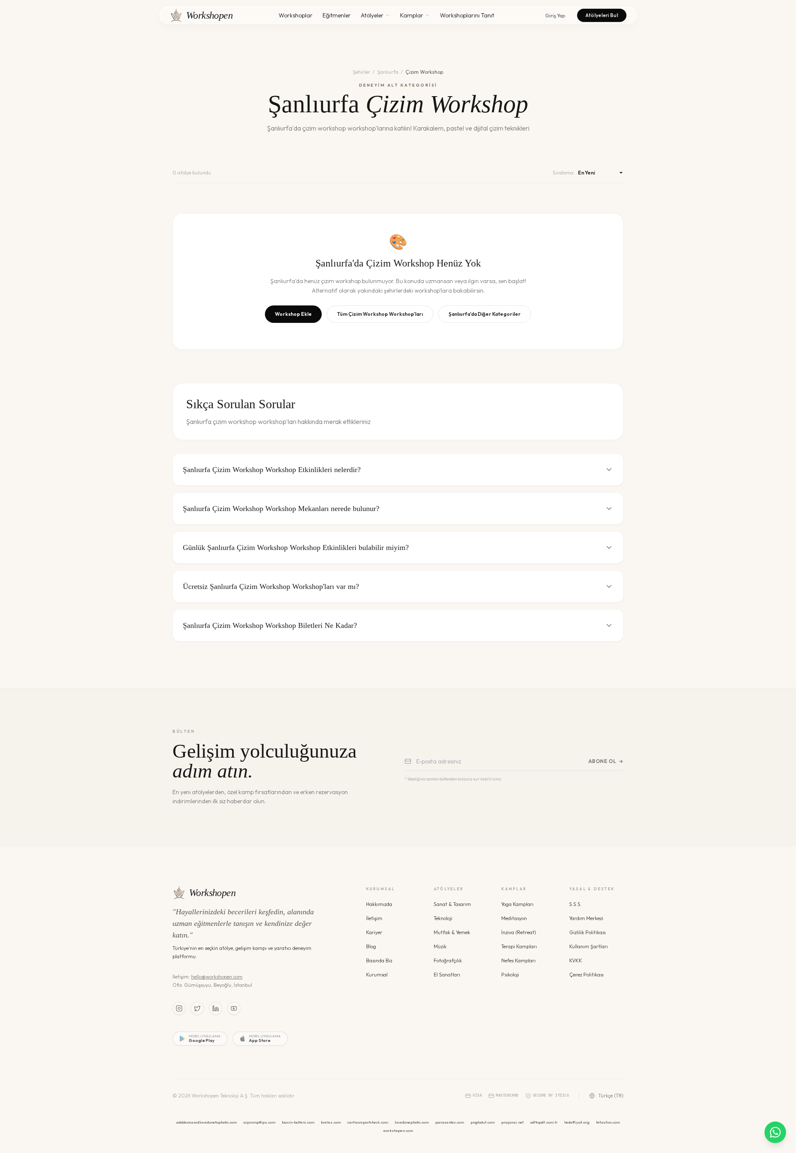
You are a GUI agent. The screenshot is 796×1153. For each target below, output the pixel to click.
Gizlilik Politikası (587, 932)
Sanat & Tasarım (452, 904)
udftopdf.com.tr (544, 1122)
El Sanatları (447, 974)
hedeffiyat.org (577, 1122)
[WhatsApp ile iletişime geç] (775, 1132)
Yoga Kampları (517, 904)
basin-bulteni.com (298, 1122)
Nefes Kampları (518, 960)
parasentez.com (449, 1122)
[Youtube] (233, 1008)
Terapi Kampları (519, 946)
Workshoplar (296, 15)
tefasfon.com (608, 1122)
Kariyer (374, 932)
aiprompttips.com (259, 1122)
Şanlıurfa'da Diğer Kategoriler (485, 314)
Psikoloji (510, 974)
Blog (371, 946)
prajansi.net (512, 1122)
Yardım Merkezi (586, 918)
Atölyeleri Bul (601, 15)
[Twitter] (197, 1008)
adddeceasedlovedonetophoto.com (206, 1122)
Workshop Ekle (293, 314)
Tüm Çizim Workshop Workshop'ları (380, 314)
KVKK (575, 960)
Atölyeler (372, 15)
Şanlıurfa (387, 72)
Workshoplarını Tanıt (467, 15)
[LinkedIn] (215, 1008)
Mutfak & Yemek (452, 932)
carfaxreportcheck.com (367, 1122)
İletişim (374, 918)
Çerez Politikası (586, 974)
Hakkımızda (379, 904)
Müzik (440, 946)
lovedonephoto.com (412, 1122)
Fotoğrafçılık (448, 960)
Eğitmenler (337, 15)
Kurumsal (377, 974)
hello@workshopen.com (217, 977)
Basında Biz (379, 960)
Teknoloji (443, 918)
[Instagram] (179, 1008)
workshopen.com (398, 1130)
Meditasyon (514, 918)
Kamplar (411, 15)
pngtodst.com (483, 1122)
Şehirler (361, 72)
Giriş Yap (555, 15)
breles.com (331, 1122)
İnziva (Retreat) (518, 932)
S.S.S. (575, 904)
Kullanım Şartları (588, 946)
